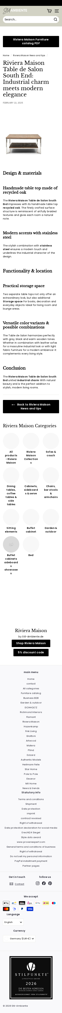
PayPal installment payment (31, 861)
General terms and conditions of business (31, 846)
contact (31, 683)
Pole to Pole (31, 774)
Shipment (31, 804)
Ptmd (31, 750)
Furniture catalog (31, 693)
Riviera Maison (31, 721)
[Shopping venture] (49, 11)
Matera (31, 745)
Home (6, 55)
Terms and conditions (31, 799)
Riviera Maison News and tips (29, 55)
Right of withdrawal (31, 823)
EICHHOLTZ (31, 707)
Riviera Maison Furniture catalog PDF (31, 41)
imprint (31, 813)
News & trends (31, 788)
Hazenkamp (31, 726)
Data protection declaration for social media (31, 827)
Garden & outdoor (31, 702)
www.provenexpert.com (31, 842)
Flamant (31, 717)
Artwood (31, 740)
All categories (31, 688)
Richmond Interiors (31, 712)
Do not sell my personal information (31, 856)
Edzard (31, 755)
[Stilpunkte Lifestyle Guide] (31, 998)
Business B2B (31, 698)
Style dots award (31, 837)
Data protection (31, 808)
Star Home (31, 769)
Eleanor (31, 778)
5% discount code (31, 652)
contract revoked (31, 818)
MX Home (31, 783)
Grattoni (31, 736)
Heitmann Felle (31, 764)
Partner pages (31, 865)
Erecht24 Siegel (31, 832)
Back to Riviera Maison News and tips (33, 406)
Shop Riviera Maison (31, 643)
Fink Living (31, 731)
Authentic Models (31, 759)
